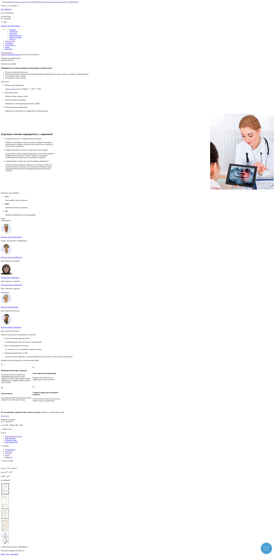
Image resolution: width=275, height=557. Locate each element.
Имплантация (10, 438)
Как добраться (6, 9)
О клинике (9, 43)
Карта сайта (7, 429)
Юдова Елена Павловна (9, 307)
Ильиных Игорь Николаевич (11, 237)
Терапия (12, 29)
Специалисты (10, 45)
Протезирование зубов (13, 436)
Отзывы (8, 453)
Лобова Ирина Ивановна (10, 277)
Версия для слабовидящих (10, 26)
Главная (4, 54)
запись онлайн (10, 89)
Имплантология (15, 35)
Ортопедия (13, 31)
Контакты (8, 49)
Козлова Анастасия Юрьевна (11, 257)
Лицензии (9, 451)
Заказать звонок (6, 53)
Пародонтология (15, 37)
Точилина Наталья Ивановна (11, 285)
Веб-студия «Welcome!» (9, 554)
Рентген (12, 39)
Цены (7, 47)
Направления (10, 41)
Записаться (5, 292)
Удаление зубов (11, 440)
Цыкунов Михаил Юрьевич (11, 327)
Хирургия (13, 33)
